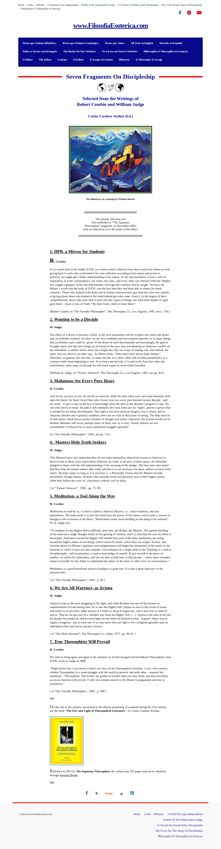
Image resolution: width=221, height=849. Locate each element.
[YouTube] (199, 13)
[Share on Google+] (109, 794)
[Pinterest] (189, 13)
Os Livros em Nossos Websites (119, 51)
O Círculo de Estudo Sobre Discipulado (138, 5)
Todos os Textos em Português (39, 51)
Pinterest (124, 59)
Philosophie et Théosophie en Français (40, 8)
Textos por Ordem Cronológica (80, 43)
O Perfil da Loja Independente (63, 5)
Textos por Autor (115, 43)
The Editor (45, 59)
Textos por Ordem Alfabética (39, 43)
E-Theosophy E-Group (149, 59)
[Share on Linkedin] (132, 793)
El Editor (78, 59)
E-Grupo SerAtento (101, 59)
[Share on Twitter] (96, 793)
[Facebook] (180, 13)
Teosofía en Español (170, 43)
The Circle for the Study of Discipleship (181, 5)
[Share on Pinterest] (121, 794)
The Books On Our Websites (79, 51)
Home (21, 5)
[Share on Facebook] (87, 793)
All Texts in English (142, 43)
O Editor (27, 59)
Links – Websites (36, 5)
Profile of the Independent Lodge (98, 5)
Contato (62, 59)
